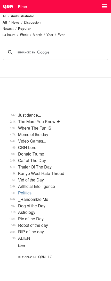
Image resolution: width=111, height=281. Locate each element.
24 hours (9, 34)
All (4, 15)
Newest (8, 28)
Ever (61, 34)
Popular (24, 28)
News (15, 22)
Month (37, 34)
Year (49, 34)
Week (24, 34)
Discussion (32, 22)
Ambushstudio (22, 15)
